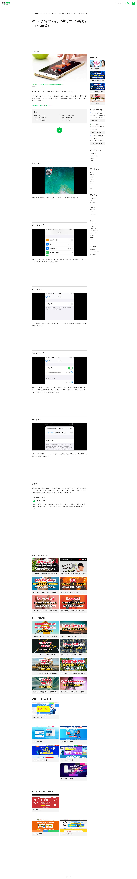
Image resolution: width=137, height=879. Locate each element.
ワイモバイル (93, 160)
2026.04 (92, 174)
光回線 (91, 205)
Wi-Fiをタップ (43, 117)
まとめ (68, 120)
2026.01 (92, 177)
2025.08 (92, 181)
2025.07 (92, 183)
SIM (91, 200)
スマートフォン (93, 214)
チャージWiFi (93, 202)
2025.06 (92, 186)
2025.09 (92, 179)
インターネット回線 (94, 207)
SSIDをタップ (70, 115)
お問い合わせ (93, 254)
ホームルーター (93, 209)
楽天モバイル (93, 228)
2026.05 (92, 172)
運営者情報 (92, 249)
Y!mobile (92, 237)
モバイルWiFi (93, 226)
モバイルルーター (93, 198)
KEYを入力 (69, 117)
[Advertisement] (59, 39)
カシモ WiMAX (93, 158)
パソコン (92, 211)
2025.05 (92, 188)
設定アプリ (42, 115)
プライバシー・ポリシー (95, 251)
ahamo (91, 162)
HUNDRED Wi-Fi (94, 155)
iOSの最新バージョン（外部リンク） (42, 105)
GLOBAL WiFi (93, 153)
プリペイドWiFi (93, 233)
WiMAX (91, 235)
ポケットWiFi (93, 223)
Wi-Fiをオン (42, 120)
